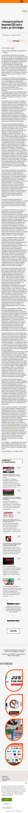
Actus (11, 690)
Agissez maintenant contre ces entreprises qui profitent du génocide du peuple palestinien (12, 520)
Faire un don (13, 631)
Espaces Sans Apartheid (14, 732)
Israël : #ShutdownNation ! (10, 566)
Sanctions (16, 688)
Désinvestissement (19, 747)
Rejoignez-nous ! (13, 604)
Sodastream (13, 761)
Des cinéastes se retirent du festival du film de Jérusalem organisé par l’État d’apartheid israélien (12, 544)
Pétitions (16, 690)
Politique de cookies (10, 811)
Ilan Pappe (24, 231)
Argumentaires (6, 35)
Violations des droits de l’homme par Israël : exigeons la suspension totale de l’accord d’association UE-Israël (14, 678)
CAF (17, 751)
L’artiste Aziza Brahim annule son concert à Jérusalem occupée (13, 650)
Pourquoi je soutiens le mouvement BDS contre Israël (14, 654)
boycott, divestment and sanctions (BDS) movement (12, 89)
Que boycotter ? (14, 745)
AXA (10, 751)
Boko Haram (11, 361)
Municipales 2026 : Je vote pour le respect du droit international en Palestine (14, 724)
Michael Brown (12, 424)
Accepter (7, 799)
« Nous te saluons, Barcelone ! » (11, 586)
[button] (26, 783)
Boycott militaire (14, 711)
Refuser (7, 803)
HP (16, 753)
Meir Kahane (5, 230)
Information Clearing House (18, 50)
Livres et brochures (14, 757)
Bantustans (11, 222)
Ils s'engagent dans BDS (15, 35)
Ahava (16, 749)
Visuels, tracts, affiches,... (14, 763)
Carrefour (12, 753)
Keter (14, 755)
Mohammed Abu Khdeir (14, 425)
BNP (14, 751)
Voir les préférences (7, 807)
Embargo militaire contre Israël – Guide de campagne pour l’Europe (11, 475)
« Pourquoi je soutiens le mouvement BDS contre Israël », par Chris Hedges (13, 24)
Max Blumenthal (6, 195)
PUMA (16, 759)
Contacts (4, 781)
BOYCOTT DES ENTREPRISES (14, 709)
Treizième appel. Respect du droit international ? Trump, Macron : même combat (14, 700)
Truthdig (5, 52)
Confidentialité (18, 811)
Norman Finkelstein (17, 193)
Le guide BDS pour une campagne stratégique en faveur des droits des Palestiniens (12, 498)
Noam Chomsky (16, 195)
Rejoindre (4, 776)
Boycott (11, 747)
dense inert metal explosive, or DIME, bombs (13, 308)
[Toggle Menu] (24, 1)
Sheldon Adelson (12, 384)
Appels (11, 688)
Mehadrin (12, 759)
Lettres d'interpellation (14, 713)
